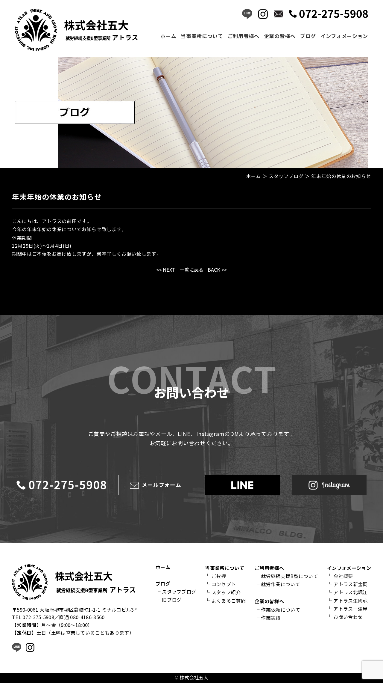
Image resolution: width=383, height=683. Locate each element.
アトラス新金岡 (350, 584)
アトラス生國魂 (350, 601)
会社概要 (343, 576)
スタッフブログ (179, 592)
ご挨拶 (219, 576)
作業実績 (270, 618)
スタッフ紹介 (226, 592)
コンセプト (224, 584)
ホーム (168, 36)
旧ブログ (171, 600)
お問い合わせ (348, 617)
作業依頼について (280, 610)
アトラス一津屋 (350, 609)
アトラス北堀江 (350, 592)
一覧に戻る (191, 270)
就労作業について (280, 584)
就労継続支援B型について (289, 576)
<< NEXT (165, 270)
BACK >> (217, 270)
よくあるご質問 (229, 601)
